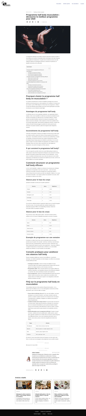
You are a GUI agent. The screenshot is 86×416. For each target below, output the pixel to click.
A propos (82, 3)
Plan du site (50, 413)
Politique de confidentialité (46, 411)
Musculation (58, 3)
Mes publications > (56, 352)
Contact (44, 413)
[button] (27, 22)
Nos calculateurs (75, 3)
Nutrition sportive (66, 3)
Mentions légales (37, 413)
